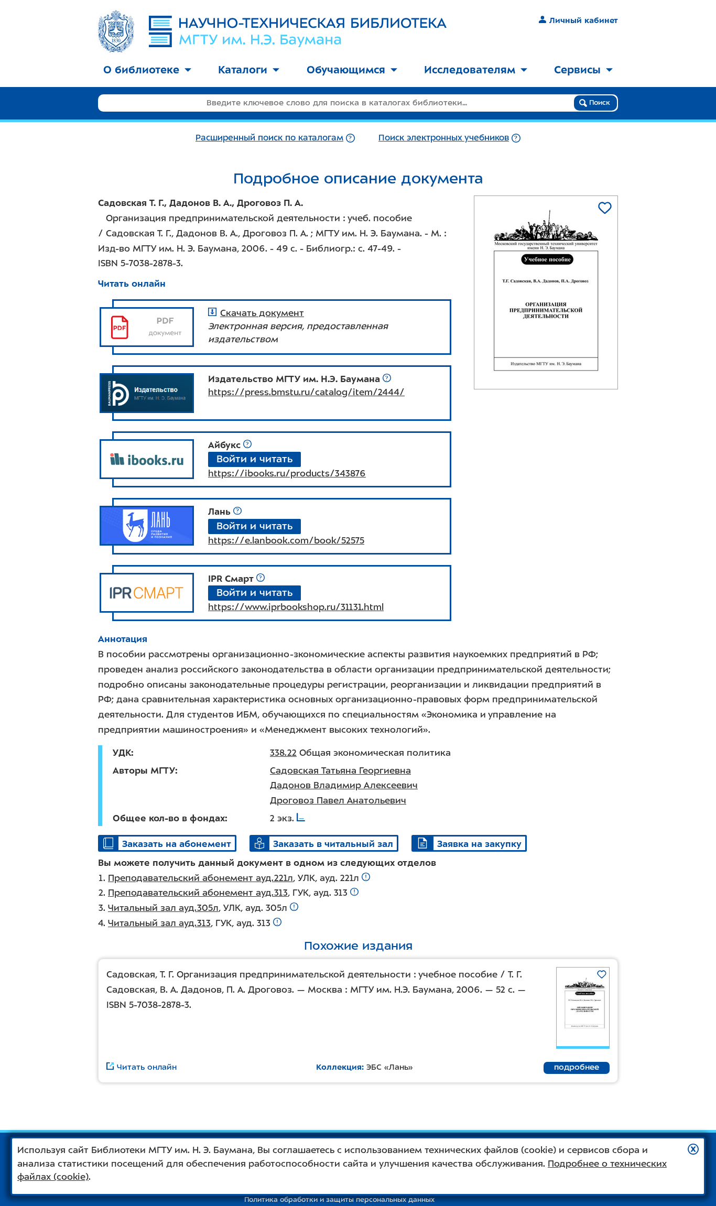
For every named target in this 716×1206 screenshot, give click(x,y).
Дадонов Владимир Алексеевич (344, 785)
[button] (693, 1149)
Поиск (598, 102)
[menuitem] (147, 70)
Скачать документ (262, 313)
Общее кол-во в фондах (169, 818)
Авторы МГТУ (144, 770)
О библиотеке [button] (141, 69)
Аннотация (122, 639)
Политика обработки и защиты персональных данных (339, 1199)
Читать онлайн (132, 283)
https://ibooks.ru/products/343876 (287, 473)
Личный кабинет (583, 20)
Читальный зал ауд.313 (159, 923)
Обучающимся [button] (346, 69)
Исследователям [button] (469, 69)
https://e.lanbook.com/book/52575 (286, 540)
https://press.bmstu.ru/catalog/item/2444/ (306, 392)
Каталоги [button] (242, 69)
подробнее (576, 1067)
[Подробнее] (350, 137)
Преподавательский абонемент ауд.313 (198, 892)
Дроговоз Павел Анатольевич (338, 800)
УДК (122, 752)
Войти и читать (254, 458)
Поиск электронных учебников (443, 137)
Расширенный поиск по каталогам (269, 137)
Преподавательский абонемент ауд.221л (200, 878)
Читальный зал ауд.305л (163, 907)
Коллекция (339, 1067)
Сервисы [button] (577, 69)
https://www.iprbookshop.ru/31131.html (296, 607)
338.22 (283, 752)
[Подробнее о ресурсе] (387, 379)
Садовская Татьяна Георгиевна (340, 770)
